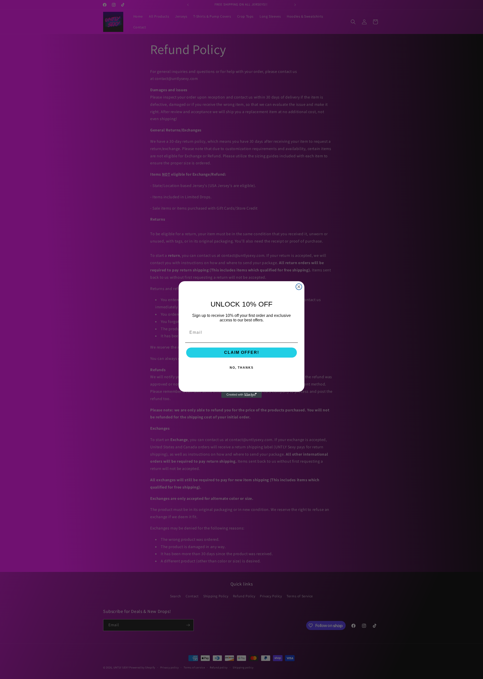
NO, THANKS (242, 367)
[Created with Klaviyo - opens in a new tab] (241, 395)
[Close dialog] (299, 287)
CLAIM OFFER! (241, 352)
